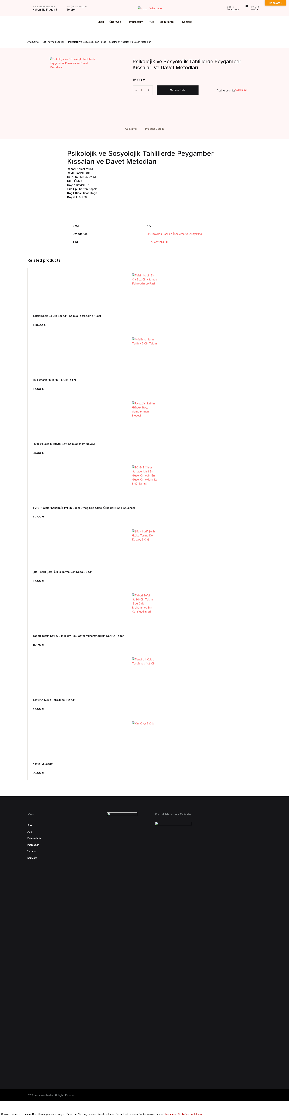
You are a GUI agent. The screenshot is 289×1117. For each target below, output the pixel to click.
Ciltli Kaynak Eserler (159, 234)
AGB (151, 21)
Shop (101, 21)
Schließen (183, 1114)
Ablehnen (196, 1114)
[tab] (130, 128)
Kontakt (187, 21)
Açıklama (131, 128)
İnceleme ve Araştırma (187, 234)
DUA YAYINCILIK (158, 242)
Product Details (154, 128)
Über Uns (115, 21)
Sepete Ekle (177, 90)
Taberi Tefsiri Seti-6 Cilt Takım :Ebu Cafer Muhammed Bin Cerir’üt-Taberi (78, 635)
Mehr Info (170, 1114)
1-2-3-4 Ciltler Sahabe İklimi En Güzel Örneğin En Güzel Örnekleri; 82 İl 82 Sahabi (84, 507)
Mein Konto (167, 21)
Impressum (136, 21)
